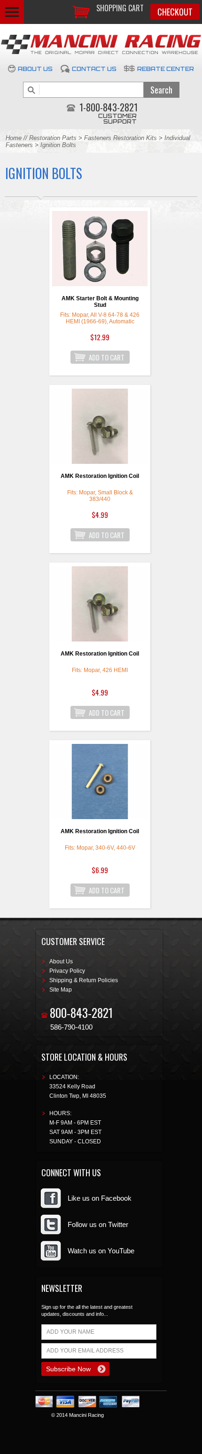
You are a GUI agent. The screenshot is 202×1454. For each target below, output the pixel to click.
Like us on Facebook (100, 1198)
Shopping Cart (120, 8)
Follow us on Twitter (98, 1224)
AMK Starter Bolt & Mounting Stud (100, 301)
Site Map (60, 989)
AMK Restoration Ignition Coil (100, 476)
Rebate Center (165, 68)
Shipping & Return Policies (83, 980)
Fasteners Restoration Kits (120, 137)
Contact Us (94, 68)
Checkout (175, 12)
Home (14, 137)
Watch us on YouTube (101, 1251)
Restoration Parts (53, 137)
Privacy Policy (67, 971)
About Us (35, 68)
